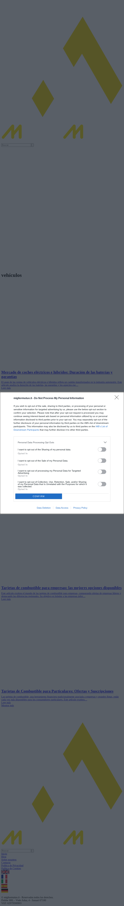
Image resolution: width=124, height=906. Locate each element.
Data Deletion (44, 507)
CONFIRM (39, 496)
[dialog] (62, 453)
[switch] (102, 449)
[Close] (118, 398)
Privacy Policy (80, 507)
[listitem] (62, 442)
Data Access (62, 507)
